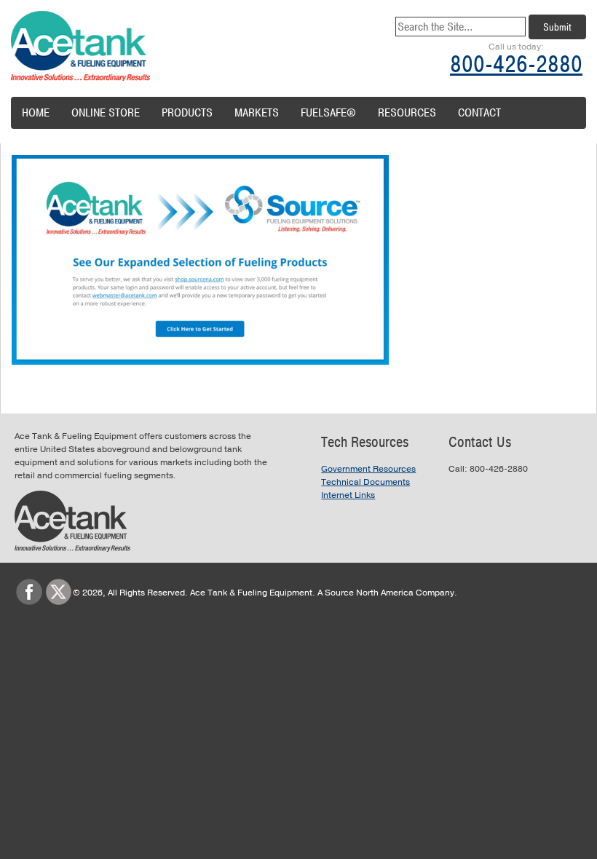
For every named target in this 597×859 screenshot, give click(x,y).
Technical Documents (365, 482)
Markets (256, 113)
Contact (479, 113)
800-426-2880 (516, 64)
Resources (407, 113)
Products (187, 113)
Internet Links (348, 495)
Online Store (105, 113)
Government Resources (368, 469)
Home (36, 113)
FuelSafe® (328, 113)
